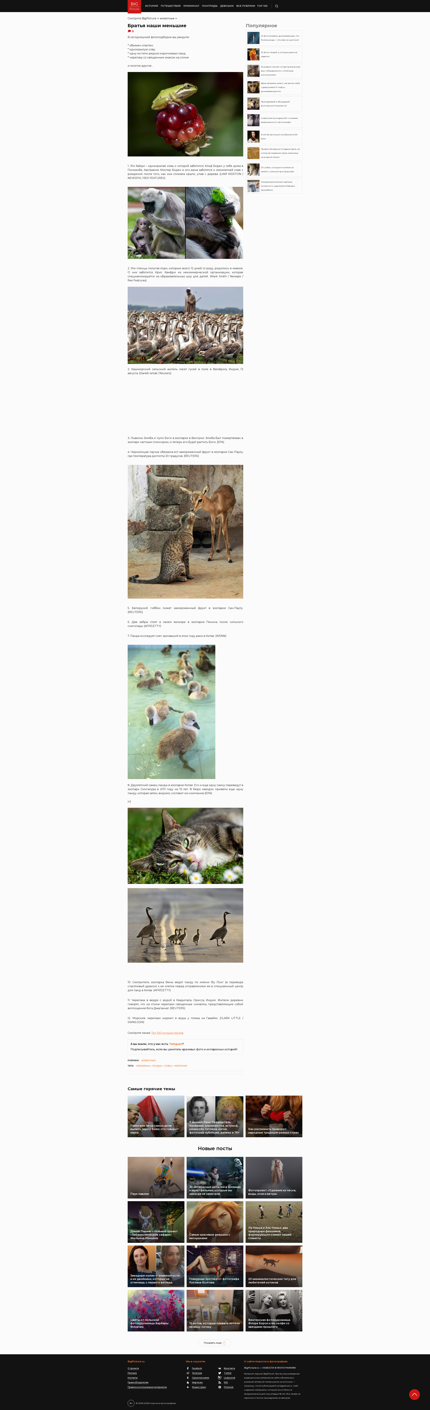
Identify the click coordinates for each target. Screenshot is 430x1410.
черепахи (180, 1065)
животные (167, 18)
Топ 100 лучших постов (167, 1033)
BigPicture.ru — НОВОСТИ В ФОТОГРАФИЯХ (270, 1367)
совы (167, 1065)
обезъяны (143, 1065)
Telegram (175, 1044)
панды (157, 1065)
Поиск (286, 6)
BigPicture (149, 18)
